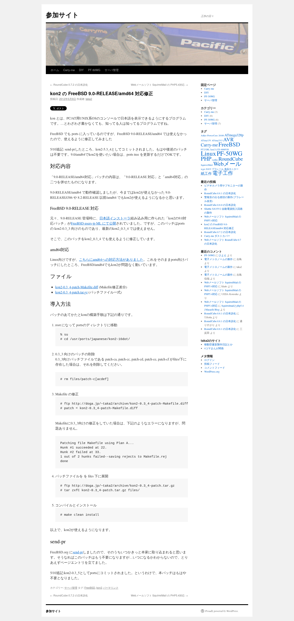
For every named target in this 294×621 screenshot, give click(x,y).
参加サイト (62, 14)
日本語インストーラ (114, 218)
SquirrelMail (207, 164)
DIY (81, 70)
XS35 (208, 169)
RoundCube (230, 158)
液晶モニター (231, 169)
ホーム (55, 70)
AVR (228, 139)
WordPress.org (212, 371)
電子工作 (222, 172)
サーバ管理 (112, 70)
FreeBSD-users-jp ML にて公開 (93, 223)
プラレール (218, 169)
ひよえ (222, 255)
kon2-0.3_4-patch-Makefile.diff (76, 287)
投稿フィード (212, 363)
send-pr (78, 552)
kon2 (99, 587)
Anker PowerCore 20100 (212, 135)
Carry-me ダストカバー (217, 236)
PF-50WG (94, 70)
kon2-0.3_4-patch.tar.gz (71, 292)
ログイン (209, 360)
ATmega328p (233, 134)
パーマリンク (110, 587)
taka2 (89, 99)
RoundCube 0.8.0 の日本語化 (220, 204)
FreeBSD (89, 587)
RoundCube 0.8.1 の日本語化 (220, 193)
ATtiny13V (206, 140)
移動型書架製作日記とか (218, 344)
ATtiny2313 (217, 140)
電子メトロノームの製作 (218, 259)
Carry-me (69, 70)
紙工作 (206, 173)
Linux (208, 153)
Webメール (227, 164)
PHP (206, 158)
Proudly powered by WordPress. (221, 611)
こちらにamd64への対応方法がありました (111, 259)
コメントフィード (214, 367)
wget (203, 169)
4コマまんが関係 (214, 348)
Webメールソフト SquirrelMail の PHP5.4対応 (159, 84)
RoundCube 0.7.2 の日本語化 (69, 84)
